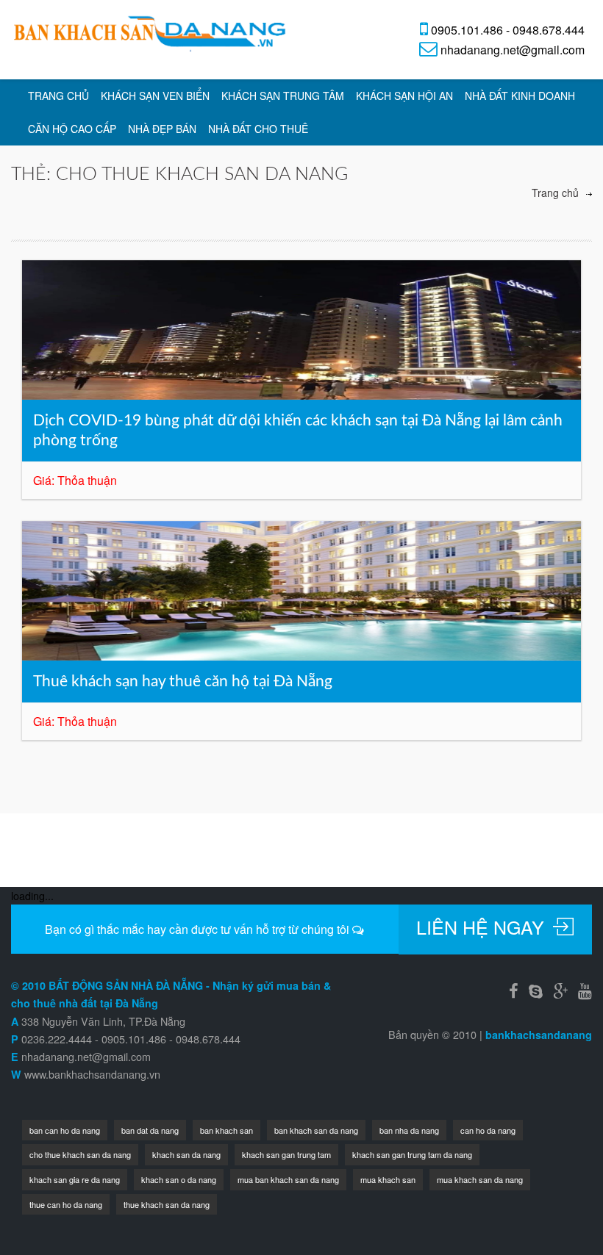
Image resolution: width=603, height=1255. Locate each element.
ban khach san (226, 1130)
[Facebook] (513, 990)
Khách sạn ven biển (155, 95)
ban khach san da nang (316, 1130)
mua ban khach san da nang (288, 1179)
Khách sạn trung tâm (282, 95)
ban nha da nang (409, 1130)
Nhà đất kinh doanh (520, 95)
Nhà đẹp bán (162, 128)
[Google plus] (560, 990)
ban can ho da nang (64, 1130)
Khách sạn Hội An (404, 95)
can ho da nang (487, 1130)
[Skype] (536, 990)
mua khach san (387, 1179)
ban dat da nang (150, 1130)
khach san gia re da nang (74, 1179)
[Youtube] (585, 990)
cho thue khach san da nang (80, 1154)
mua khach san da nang (480, 1179)
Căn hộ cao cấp (72, 128)
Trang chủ (58, 95)
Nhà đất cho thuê (258, 128)
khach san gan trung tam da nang (412, 1154)
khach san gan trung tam (286, 1154)
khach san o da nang (178, 1179)
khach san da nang (186, 1154)
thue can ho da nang (65, 1204)
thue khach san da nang (167, 1204)
